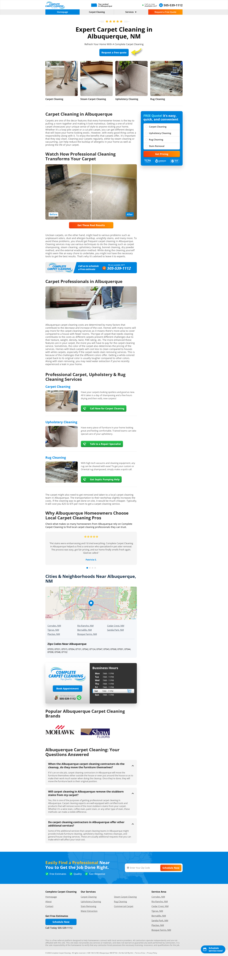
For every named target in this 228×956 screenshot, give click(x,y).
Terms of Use (140, 953)
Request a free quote (114, 52)
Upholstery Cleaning (160, 133)
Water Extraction (89, 911)
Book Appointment (67, 688)
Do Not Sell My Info (126, 953)
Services (129, 12)
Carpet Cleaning (97, 12)
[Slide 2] (90, 568)
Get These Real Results (91, 225)
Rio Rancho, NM (85, 625)
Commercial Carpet (123, 906)
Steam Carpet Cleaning (125, 896)
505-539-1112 (118, 268)
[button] (91, 603)
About (48, 901)
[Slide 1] (87, 568)
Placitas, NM (54, 634)
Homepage (62, 12)
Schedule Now (61, 921)
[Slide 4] (95, 568)
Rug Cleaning (156, 139)
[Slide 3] (92, 568)
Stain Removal (156, 146)
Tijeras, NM (53, 629)
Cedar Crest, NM (115, 625)
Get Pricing (161, 154)
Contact (49, 906)
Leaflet (133, 619)
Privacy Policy (152, 953)
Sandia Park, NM (115, 629)
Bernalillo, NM (84, 629)
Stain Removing (88, 906)
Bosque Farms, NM (87, 634)
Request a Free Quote (165, 12)
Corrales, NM (54, 625)
